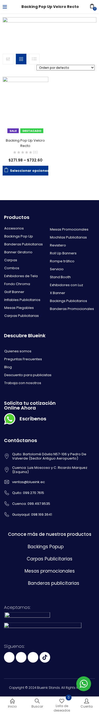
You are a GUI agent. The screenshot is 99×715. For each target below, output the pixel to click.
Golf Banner (14, 291)
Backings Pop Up (18, 236)
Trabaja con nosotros (22, 382)
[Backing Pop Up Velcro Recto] (25, 105)
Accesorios (14, 228)
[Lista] (34, 59)
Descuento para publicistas (27, 374)
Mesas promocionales (50, 571)
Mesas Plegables (19, 307)
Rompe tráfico (62, 261)
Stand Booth (60, 277)
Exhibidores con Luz (66, 284)
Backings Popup (46, 546)
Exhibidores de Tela (21, 275)
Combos (11, 268)
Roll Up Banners (63, 253)
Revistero (58, 245)
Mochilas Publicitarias (68, 237)
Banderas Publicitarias (23, 244)
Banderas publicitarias (53, 583)
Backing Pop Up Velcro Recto (25, 143)
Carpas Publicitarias (21, 315)
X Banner (57, 292)
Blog (8, 367)
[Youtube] (21, 657)
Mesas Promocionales (69, 229)
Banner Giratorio (18, 252)
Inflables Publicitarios (22, 299)
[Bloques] (21, 59)
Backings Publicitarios (68, 300)
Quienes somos (17, 351)
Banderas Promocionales (72, 308)
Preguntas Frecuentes (23, 359)
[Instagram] (33, 657)
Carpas (10, 260)
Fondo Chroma (17, 283)
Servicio (57, 269)
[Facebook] (9, 657)
